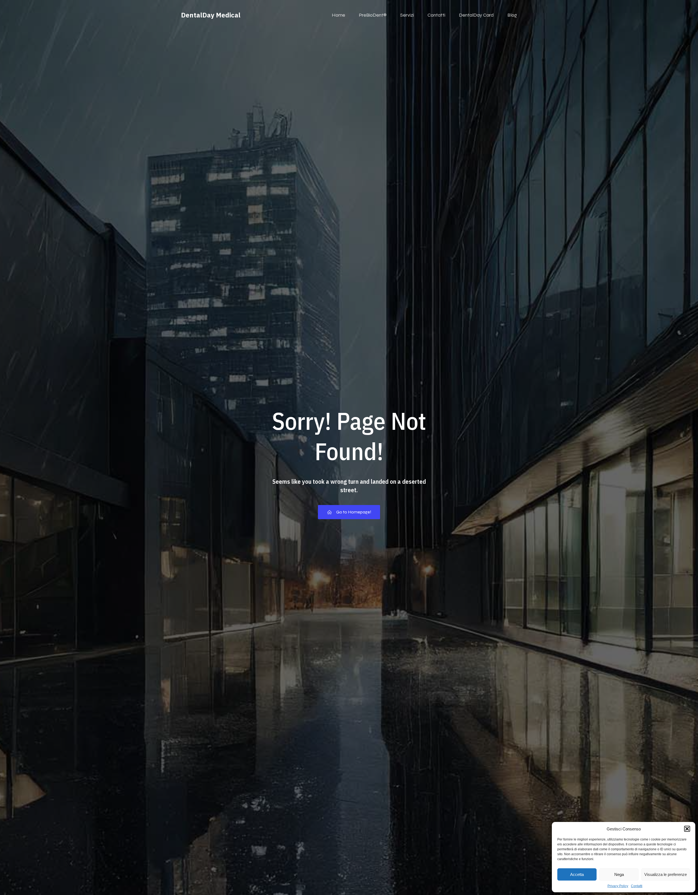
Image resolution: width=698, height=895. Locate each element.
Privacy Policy (617, 886)
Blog (512, 15)
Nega (619, 874)
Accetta (577, 874)
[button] (687, 828)
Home (338, 15)
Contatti (636, 886)
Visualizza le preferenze (665, 874)
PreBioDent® (373, 15)
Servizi (407, 15)
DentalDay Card (476, 15)
